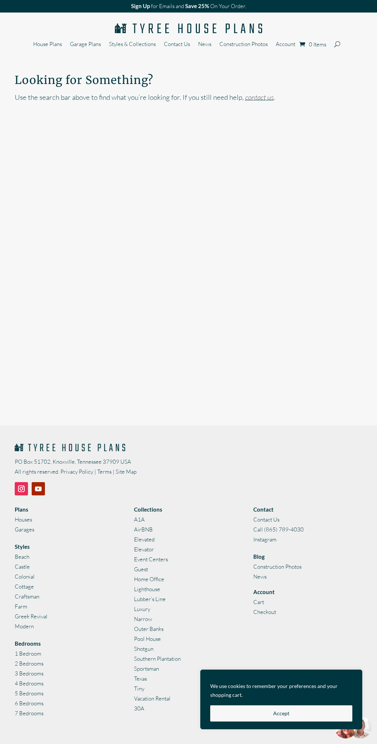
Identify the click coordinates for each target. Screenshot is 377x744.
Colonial (25, 576)
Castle (22, 566)
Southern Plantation (157, 658)
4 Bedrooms (29, 683)
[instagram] (21, 488)
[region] (281, 699)
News (204, 45)
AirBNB (143, 529)
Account (285, 45)
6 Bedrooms (29, 703)
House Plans (47, 45)
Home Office (149, 579)
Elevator (144, 549)
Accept (281, 713)
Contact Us (177, 45)
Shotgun (144, 648)
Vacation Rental (152, 698)
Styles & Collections (132, 45)
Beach (22, 556)
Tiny (139, 688)
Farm (21, 606)
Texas (140, 678)
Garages (24, 529)
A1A (139, 519)
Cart (258, 602)
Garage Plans (85, 45)
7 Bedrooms (29, 713)
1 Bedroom (28, 653)
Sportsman (146, 668)
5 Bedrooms (29, 693)
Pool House (147, 638)
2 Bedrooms (29, 663)
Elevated (144, 539)
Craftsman (27, 596)
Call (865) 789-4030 (278, 529)
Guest (141, 569)
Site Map (126, 471)
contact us (259, 97)
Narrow (143, 618)
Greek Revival (31, 616)
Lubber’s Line (150, 599)
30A (139, 708)
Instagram (264, 539)
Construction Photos (243, 45)
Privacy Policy (76, 471)
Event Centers (151, 559)
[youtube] (38, 488)
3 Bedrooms (29, 673)
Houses (23, 519)
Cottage (24, 586)
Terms (104, 471)
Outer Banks (148, 628)
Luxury (142, 609)
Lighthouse (147, 589)
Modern (24, 626)
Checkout (264, 611)
